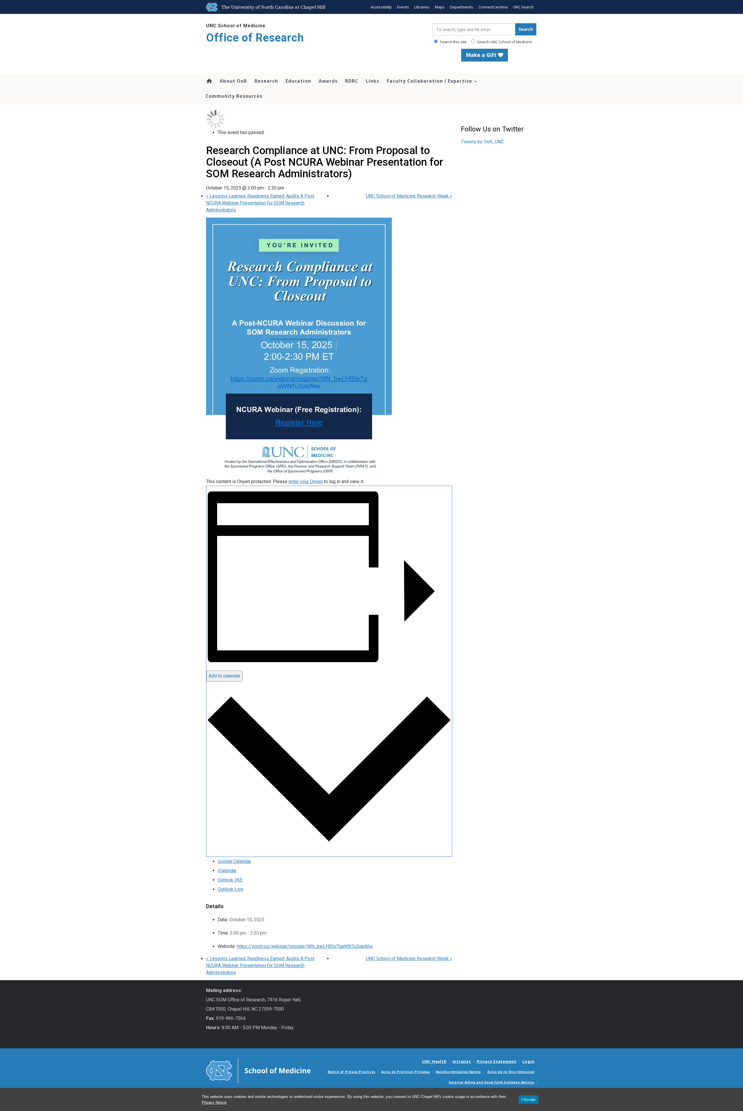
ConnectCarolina (493, 7)
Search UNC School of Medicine (504, 41)
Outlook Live (230, 889)
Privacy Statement (497, 1061)
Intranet (461, 1061)
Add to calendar (224, 676)
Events (403, 7)
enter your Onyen (305, 481)
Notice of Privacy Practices (352, 1072)
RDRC (351, 81)
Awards (328, 81)
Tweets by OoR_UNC (482, 141)
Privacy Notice (214, 1102)
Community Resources (233, 96)
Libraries (422, 7)
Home (209, 81)
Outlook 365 (230, 880)
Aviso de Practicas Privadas (405, 1072)
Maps (440, 7)
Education (298, 81)
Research (266, 81)
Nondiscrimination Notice (458, 1072)
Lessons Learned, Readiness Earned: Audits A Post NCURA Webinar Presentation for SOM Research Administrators (260, 203)
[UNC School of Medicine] (258, 1070)
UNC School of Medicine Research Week (409, 196)
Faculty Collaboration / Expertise (430, 81)
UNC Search (523, 7)
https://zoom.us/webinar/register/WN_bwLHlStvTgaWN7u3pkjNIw (305, 946)
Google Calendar (234, 861)
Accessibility (381, 7)
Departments (461, 7)
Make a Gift (482, 54)
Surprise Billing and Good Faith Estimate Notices (491, 1082)
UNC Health (434, 1061)
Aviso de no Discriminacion (511, 1072)
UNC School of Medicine (236, 25)
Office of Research (255, 37)
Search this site (453, 41)
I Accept (528, 1099)
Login (528, 1061)
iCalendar (227, 870)
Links (372, 81)
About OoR (233, 81)
